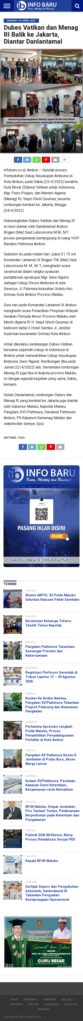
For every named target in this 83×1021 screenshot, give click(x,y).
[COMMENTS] (64, 158)
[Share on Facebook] (18, 158)
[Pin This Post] (46, 158)
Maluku (67, 999)
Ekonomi (16, 1004)
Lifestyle (70, 1004)
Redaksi (44, 1009)
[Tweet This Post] (27, 158)
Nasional (30, 999)
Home (14, 999)
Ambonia (49, 999)
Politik (33, 1004)
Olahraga (51, 1004)
